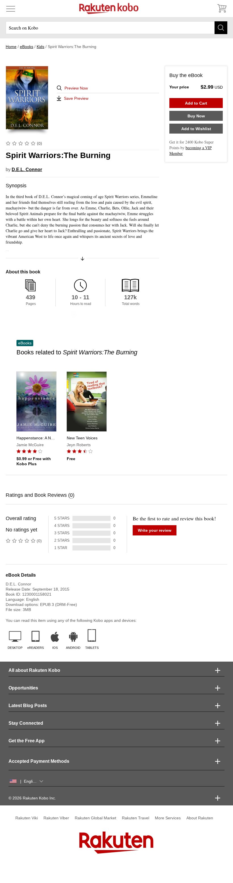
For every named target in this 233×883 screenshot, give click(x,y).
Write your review (154, 530)
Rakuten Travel (135, 818)
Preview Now (76, 88)
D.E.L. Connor (27, 169)
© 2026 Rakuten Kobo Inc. (32, 798)
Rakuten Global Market (95, 818)
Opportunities (23, 687)
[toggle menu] (10, 8)
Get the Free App (27, 740)
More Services (168, 818)
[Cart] (222, 8)
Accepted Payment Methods (39, 761)
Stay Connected (26, 723)
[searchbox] (116, 27)
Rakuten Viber (56, 818)
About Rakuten (199, 818)
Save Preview (76, 98)
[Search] (221, 27)
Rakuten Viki (26, 818)
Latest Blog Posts (28, 705)
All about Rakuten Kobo (34, 670)
